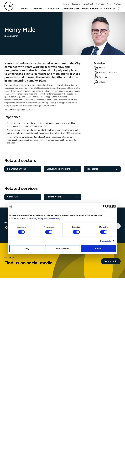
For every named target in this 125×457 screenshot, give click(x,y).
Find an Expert (71, 9)
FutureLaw (53, 9)
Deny (27, 249)
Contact (117, 4)
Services (38, 9)
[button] (26, 9)
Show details (105, 241)
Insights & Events (90, 9)
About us (66, 4)
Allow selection (62, 249)
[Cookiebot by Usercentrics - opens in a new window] (105, 206)
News (109, 4)
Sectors (24, 9)
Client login (99, 4)
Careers (108, 9)
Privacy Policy (36, 219)
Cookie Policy (53, 219)
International (88, 4)
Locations (76, 4)
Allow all (98, 249)
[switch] (48, 232)
